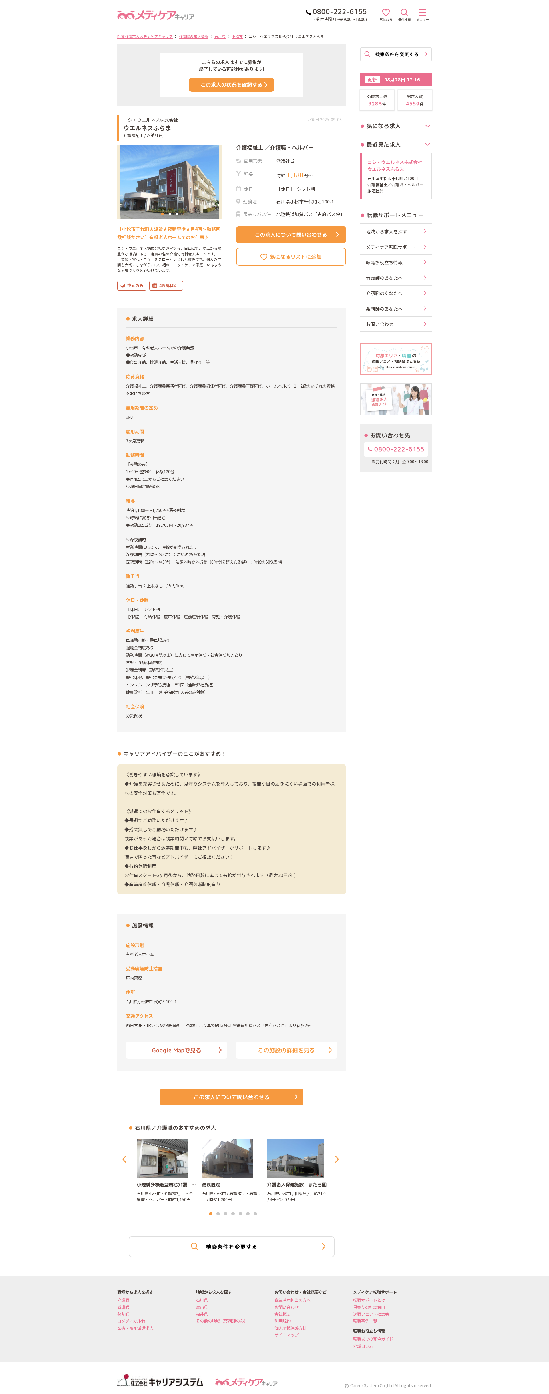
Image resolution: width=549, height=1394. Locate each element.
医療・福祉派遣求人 (135, 1328)
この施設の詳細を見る (286, 1050)
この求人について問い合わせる (291, 234)
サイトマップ (286, 1335)
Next (338, 1159)
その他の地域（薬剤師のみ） (222, 1321)
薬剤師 (123, 1314)
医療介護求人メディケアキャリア (145, 36)
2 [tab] (170, 214)
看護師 (123, 1307)
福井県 (202, 1314)
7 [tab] (255, 1214)
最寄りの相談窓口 (369, 1307)
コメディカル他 (131, 1321)
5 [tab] (240, 1214)
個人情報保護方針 (290, 1328)
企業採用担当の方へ (292, 1300)
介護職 (123, 1300)
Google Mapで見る (177, 1050)
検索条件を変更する (231, 1247)
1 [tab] (162, 214)
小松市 (237, 36)
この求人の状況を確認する (231, 84)
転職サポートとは (369, 1300)
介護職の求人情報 (193, 36)
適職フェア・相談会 (371, 1314)
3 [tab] (177, 214)
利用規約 (282, 1321)
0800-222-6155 (398, 449)
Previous (125, 1159)
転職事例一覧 (365, 1321)
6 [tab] (248, 1214)
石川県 (220, 36)
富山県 (202, 1307)
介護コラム (363, 1346)
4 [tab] (233, 1214)
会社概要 (282, 1314)
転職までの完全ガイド (373, 1339)
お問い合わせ (286, 1307)
